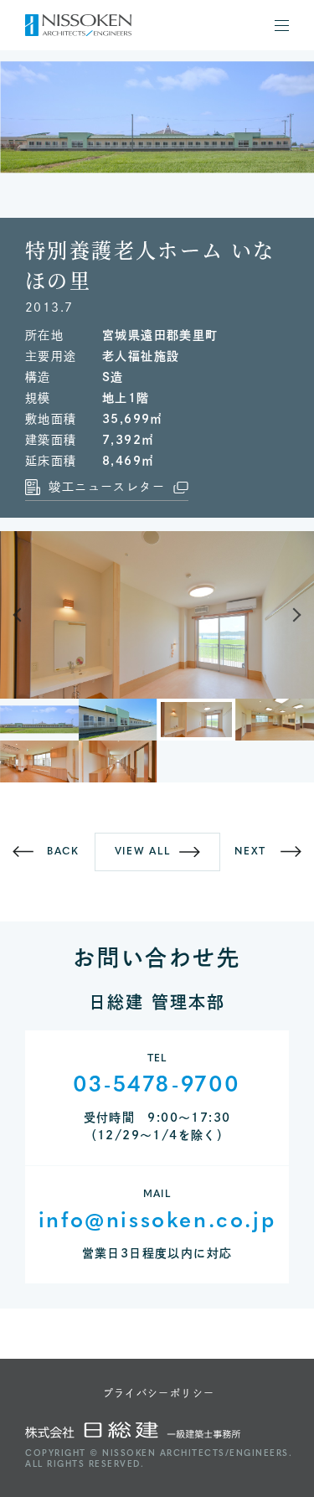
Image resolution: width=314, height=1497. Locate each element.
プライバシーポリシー (159, 1393)
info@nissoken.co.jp (157, 1222)
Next (286, 615)
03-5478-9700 (157, 1086)
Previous (28, 615)
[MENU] (281, 25)
